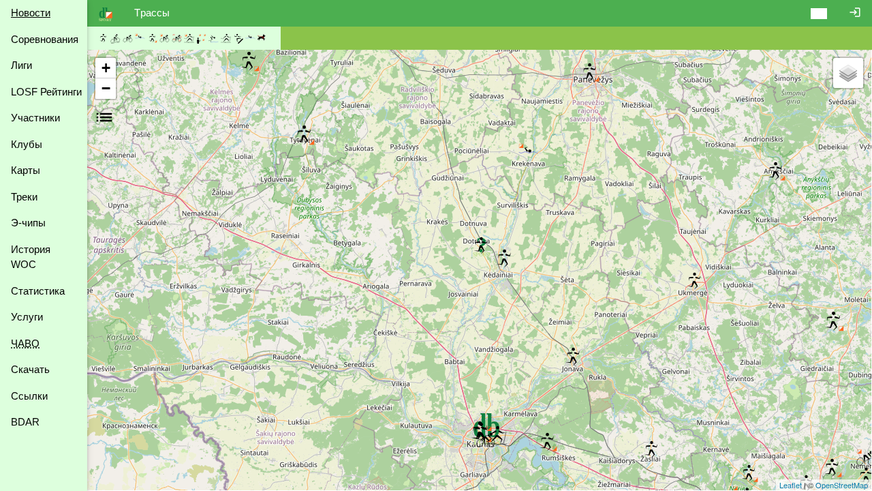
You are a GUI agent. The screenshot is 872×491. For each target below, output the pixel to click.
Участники (35, 117)
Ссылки (29, 396)
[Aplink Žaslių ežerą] (651, 450)
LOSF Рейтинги (46, 92)
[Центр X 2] (504, 259)
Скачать (30, 369)
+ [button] (106, 67)
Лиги (21, 65)
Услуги (27, 317)
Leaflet (790, 484)
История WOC (30, 257)
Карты (25, 170)
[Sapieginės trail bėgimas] (481, 246)
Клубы (26, 144)
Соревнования (44, 39)
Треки (24, 197)
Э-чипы (28, 222)
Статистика (38, 291)
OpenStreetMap (841, 484)
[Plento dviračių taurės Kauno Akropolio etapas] (486, 440)
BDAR (25, 422)
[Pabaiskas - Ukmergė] (694, 281)
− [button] (106, 88)
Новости (30, 12)
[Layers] (848, 73)
